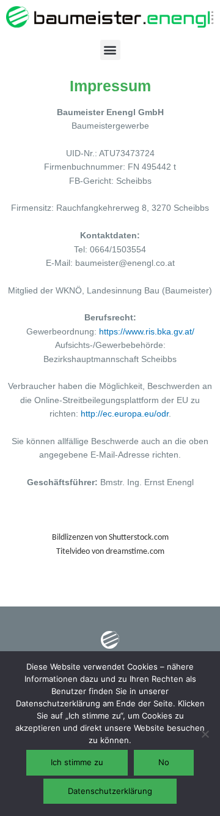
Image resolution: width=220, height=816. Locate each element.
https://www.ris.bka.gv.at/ (146, 331)
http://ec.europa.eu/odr (125, 413)
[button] (110, 50)
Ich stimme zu (77, 762)
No (163, 762)
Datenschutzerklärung (110, 791)
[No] (205, 734)
